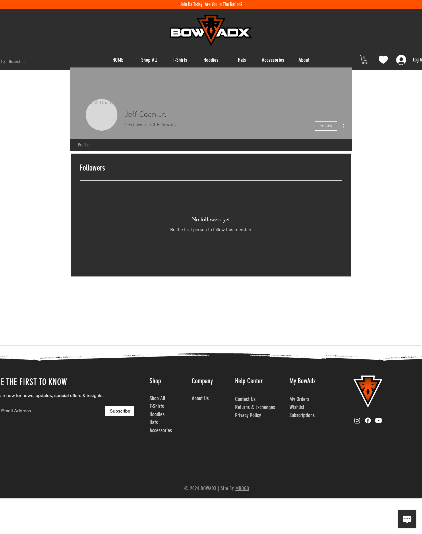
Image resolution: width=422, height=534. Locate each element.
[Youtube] (378, 420)
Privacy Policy (248, 415)
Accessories (161, 430)
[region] (383, 59)
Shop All (157, 398)
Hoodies (157, 414)
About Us (200, 398)
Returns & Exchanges (255, 407)
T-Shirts (157, 406)
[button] (365, 59)
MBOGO (242, 488)
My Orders (300, 399)
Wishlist (297, 407)
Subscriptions (302, 415)
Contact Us (245, 399)
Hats (154, 422)
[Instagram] (357, 420)
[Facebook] (368, 420)
